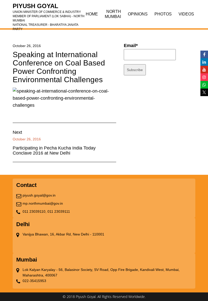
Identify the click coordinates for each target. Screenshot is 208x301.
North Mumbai (113, 14)
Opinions (138, 14)
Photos (163, 14)
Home (92, 14)
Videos (186, 14)
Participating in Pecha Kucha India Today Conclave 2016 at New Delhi (54, 150)
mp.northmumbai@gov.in (43, 203)
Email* (131, 45)
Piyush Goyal (48, 8)
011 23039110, (34, 211)
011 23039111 (58, 211)
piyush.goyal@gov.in (39, 195)
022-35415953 (34, 281)
